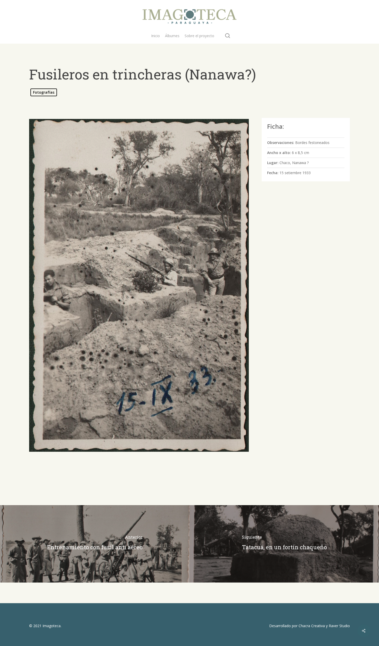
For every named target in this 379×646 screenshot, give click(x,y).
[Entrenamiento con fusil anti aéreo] (95, 544)
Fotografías (43, 92)
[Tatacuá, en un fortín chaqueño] (284, 544)
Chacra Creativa (312, 625)
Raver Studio (339, 625)
